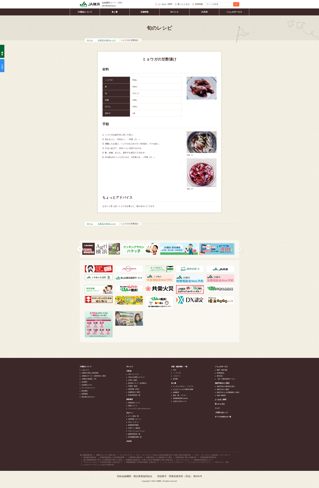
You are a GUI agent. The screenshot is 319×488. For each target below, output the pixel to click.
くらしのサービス (234, 12)
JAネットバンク (133, 374)
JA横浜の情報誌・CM (89, 379)
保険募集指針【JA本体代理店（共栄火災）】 (142, 462)
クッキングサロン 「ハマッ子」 (183, 386)
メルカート (177, 376)
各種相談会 (220, 373)
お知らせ (2, 66)
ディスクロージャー (88, 388)
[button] (239, 249)
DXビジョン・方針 (222, 462)
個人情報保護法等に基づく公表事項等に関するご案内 (102, 460)
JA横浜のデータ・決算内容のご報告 (94, 376)
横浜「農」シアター (180, 395)
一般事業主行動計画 (135, 457)
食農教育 (176, 392)
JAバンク (174, 12)
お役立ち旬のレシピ (180, 401)
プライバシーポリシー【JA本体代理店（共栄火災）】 (103, 462)
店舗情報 (145, 12)
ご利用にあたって (221, 412)
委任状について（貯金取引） (138, 383)
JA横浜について (85, 12)
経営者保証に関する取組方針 (186, 457)
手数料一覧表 (132, 386)
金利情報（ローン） (135, 419)
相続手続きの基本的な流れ (226, 386)
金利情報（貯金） (134, 389)
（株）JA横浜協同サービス (226, 379)
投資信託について (134, 403)
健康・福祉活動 (222, 370)
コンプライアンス (125, 455)
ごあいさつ (85, 370)
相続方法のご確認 (223, 389)
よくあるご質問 (220, 399)
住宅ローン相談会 (134, 428)
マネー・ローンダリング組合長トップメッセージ (212, 455)
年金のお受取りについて (136, 377)
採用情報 (85, 394)
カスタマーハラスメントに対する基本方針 (98, 465)
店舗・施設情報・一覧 (179, 366)
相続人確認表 (221, 395)
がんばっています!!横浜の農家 (183, 389)
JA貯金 (129, 371)
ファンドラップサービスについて (139, 409)
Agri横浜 (84, 382)
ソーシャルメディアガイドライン (199, 462)
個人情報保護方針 (86, 455)
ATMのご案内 (132, 380)
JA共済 (204, 12)
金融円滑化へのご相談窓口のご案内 (159, 457)
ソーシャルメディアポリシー (173, 462)
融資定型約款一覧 (134, 434)
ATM (174, 370)
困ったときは (220, 404)
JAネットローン (133, 422)
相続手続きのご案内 (222, 383)
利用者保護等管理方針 (208, 457)
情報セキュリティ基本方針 (106, 455)
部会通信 (85, 391)
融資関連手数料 (133, 425)
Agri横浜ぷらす (87, 385)
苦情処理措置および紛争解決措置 (112, 457)
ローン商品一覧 (133, 416)
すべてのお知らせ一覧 (223, 417)
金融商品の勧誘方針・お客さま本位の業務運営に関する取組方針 (149, 460)
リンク (217, 408)
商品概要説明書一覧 (135, 437)
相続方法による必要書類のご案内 (228, 392)
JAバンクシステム (183, 460)
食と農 (115, 12)
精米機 (175, 379)
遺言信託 (220, 376)
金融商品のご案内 (134, 392)
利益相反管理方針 (89, 457)
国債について (132, 406)
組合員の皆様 (2, 51)
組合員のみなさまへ (88, 397)
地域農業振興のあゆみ (180, 398)
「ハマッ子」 (177, 373)
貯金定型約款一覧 (134, 395)
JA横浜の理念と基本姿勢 (90, 373)
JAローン (129, 413)
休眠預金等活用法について (203, 460)
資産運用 (129, 399)
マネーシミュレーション (136, 431)
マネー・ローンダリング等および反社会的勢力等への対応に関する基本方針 (163, 455)
